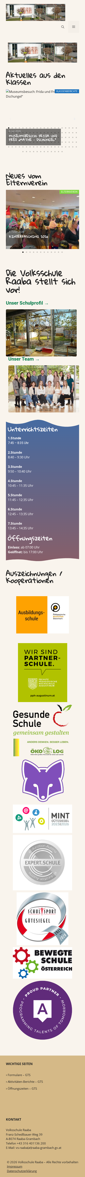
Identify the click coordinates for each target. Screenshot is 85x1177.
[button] (8, 128)
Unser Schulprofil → (27, 303)
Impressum (14, 1166)
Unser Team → (24, 359)
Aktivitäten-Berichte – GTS (25, 1082)
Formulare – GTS (19, 1075)
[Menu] (73, 27)
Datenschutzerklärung (22, 1171)
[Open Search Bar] (62, 27)
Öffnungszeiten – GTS (22, 1088)
